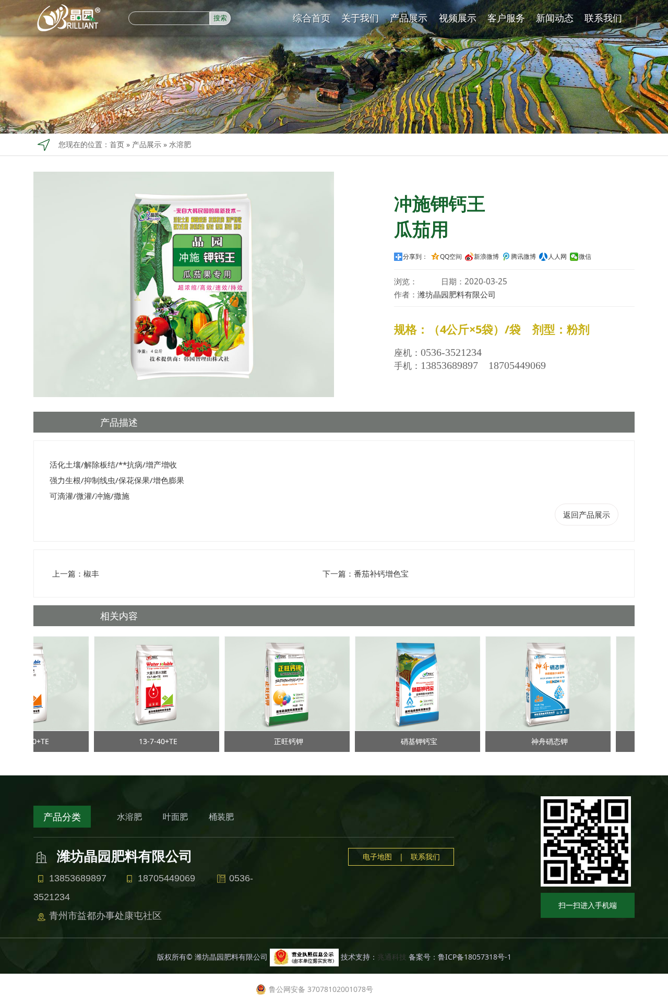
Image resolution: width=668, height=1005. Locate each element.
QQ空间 (451, 257)
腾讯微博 (523, 257)
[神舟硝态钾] (531, 683)
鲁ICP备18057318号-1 (474, 957)
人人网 (557, 257)
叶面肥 (175, 816)
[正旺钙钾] (270, 683)
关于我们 (360, 17)
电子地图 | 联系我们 (401, 857)
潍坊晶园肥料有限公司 (457, 294)
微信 (585, 257)
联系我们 (603, 17)
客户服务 (506, 17)
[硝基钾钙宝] (400, 683)
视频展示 (457, 17)
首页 (117, 144)
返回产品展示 (586, 514)
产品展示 (408, 17)
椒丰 (91, 573)
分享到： (415, 257)
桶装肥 (221, 816)
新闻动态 (555, 17)
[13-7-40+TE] (139, 683)
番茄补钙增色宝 (381, 573)
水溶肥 (180, 144)
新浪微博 (486, 257)
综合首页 (311, 17)
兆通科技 (392, 957)
